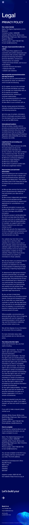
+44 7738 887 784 (6, 508)
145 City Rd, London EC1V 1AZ (6, 514)
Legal (26, 522)
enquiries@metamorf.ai (7, 510)
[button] (26, 2)
